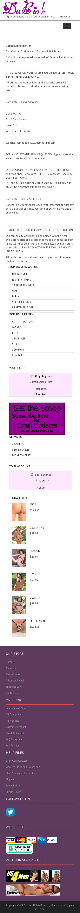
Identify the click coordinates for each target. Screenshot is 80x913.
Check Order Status (16, 733)
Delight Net (19, 274)
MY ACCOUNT (66, 16)
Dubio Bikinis (40, 905)
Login (42, 487)
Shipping (10, 779)
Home (9, 662)
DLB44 (15, 296)
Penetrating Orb (23, 307)
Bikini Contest (21, 455)
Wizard (16, 327)
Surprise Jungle (21, 302)
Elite (15, 333)
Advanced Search (15, 680)
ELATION (35, 550)
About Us (18, 444)
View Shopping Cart (21, 16)
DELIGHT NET (38, 527)
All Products (12, 720)
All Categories (13, 714)
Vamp (15, 291)
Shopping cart (43, 376)
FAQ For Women (14, 739)
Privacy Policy (13, 791)
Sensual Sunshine (23, 285)
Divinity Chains (21, 280)
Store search (20, 449)
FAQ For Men (13, 745)
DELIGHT (35, 597)
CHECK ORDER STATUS (44, 16)
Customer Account (16, 727)
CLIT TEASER (37, 620)
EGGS (33, 504)
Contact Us (12, 693)
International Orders (17, 708)
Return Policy (13, 785)
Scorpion (18, 349)
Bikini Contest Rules (16, 760)
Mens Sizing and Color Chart (21, 773)
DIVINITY (35, 574)
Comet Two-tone (23, 322)
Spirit (15, 344)
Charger (17, 355)
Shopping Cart (13, 686)
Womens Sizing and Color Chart (23, 767)
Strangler (19, 338)
